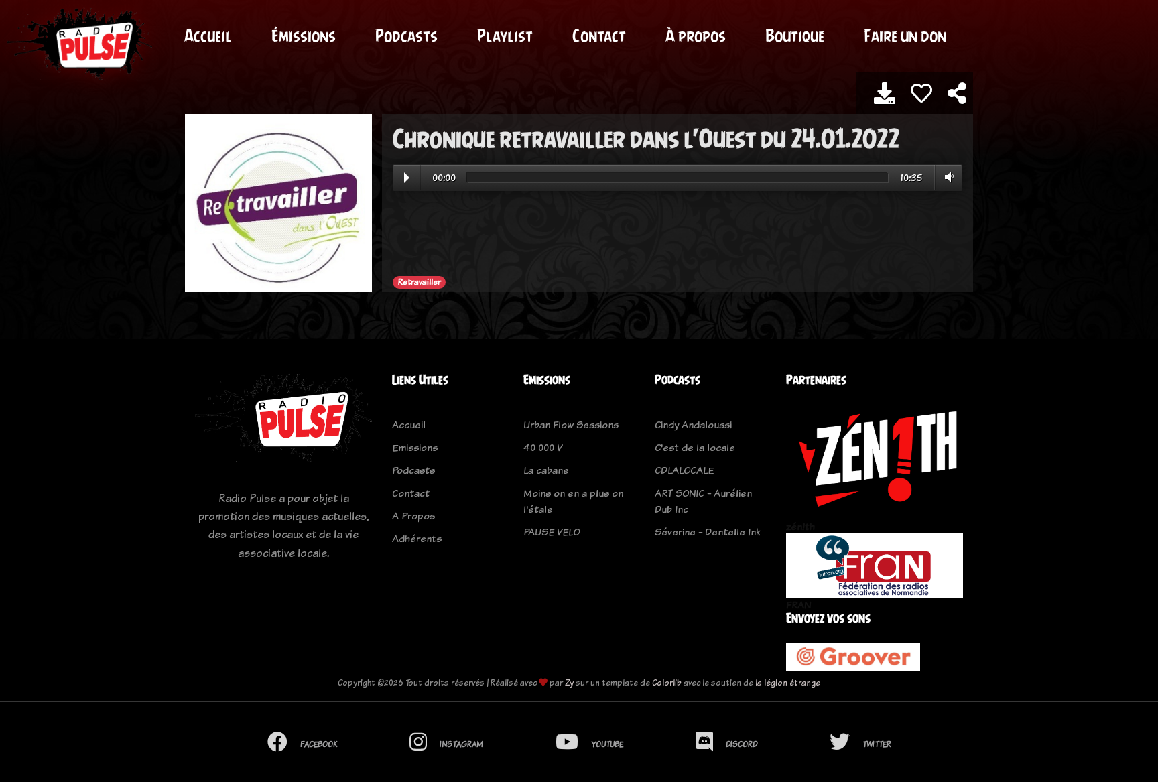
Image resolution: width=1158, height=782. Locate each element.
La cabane (546, 470)
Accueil (208, 35)
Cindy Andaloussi (693, 424)
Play (406, 177)
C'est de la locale (695, 447)
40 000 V (542, 447)
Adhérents (417, 538)
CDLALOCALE (684, 470)
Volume (946, 177)
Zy (569, 682)
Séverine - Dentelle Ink (707, 532)
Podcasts (406, 35)
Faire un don (905, 35)
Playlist (505, 35)
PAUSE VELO (551, 532)
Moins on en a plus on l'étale (573, 501)
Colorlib (667, 682)
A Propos (413, 516)
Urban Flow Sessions (571, 424)
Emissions (415, 447)
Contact (599, 35)
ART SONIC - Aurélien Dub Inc (703, 501)
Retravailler (419, 282)
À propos (695, 35)
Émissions (303, 35)
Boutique (794, 35)
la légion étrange (787, 682)
